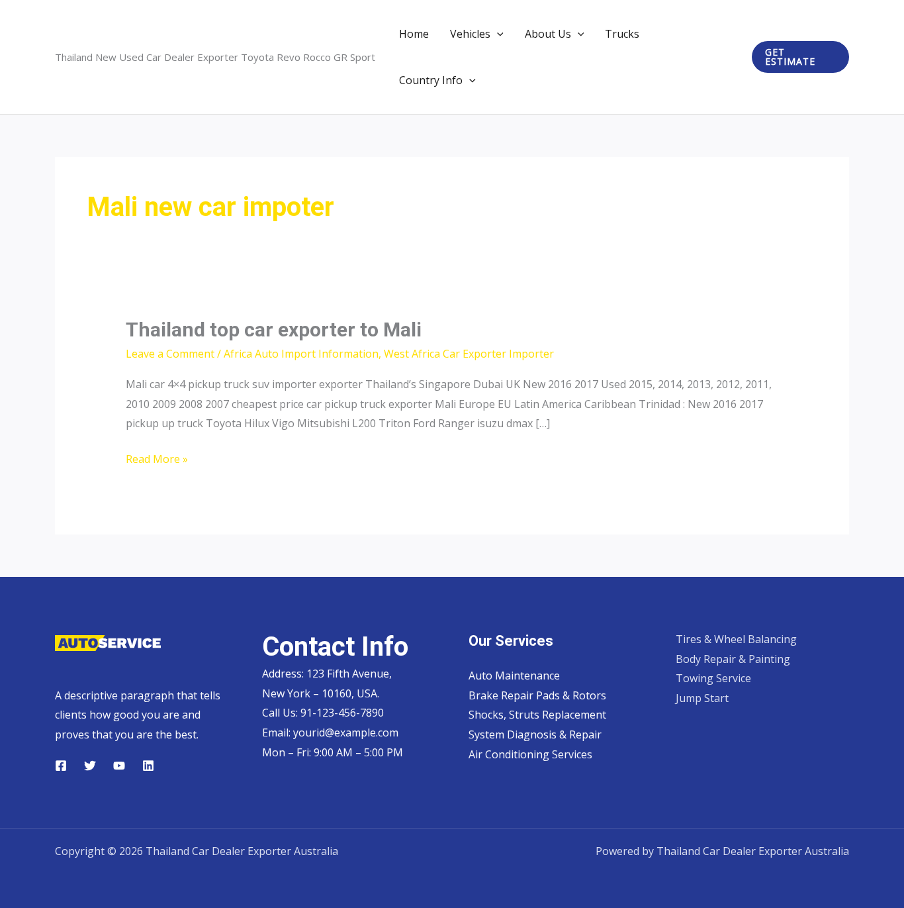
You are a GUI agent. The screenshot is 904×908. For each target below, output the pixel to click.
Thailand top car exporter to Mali (274, 329)
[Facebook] (61, 766)
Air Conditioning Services (530, 754)
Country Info (431, 80)
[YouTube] (119, 766)
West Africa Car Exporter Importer (469, 353)
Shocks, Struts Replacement (537, 714)
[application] (497, 33)
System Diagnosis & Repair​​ (535, 734)
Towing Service (713, 678)
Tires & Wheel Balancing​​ (736, 639)
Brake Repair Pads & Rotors (537, 695)
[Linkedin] (148, 766)
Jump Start (702, 698)
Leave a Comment (170, 353)
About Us (548, 33)
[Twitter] (90, 766)
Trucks (622, 33)
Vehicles (470, 33)
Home (414, 33)
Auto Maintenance (514, 675)
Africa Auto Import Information (301, 353)
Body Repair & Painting (733, 659)
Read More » (157, 460)
